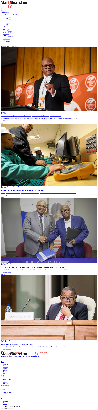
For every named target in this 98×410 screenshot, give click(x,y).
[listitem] (3, 356)
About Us (5, 404)
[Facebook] (1, 12)
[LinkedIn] (3, 12)
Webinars (5, 393)
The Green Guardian (5, 385)
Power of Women (7, 392)
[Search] (5, 10)
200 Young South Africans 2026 (7, 359)
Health (4, 369)
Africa (4, 365)
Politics (2, 375)
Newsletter (5, 401)
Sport (4, 373)
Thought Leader (6, 379)
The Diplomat (6, 383)
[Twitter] (6, 12)
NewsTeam (17, 406)
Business (2, 376)
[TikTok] (5, 12)
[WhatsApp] (7, 12)
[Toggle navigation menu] (1, 9)
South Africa (6, 364)
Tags (2, 357)
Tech (4, 371)
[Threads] (4, 12)
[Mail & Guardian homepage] (49, 4)
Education (5, 368)
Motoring (5, 370)
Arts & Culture (4, 386)
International (5, 367)
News (2, 362)
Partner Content (4, 396)
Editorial (5, 382)
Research (5, 402)
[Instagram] (2, 12)
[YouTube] (8, 12)
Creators (4, 357)
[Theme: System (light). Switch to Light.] (2, 11)
